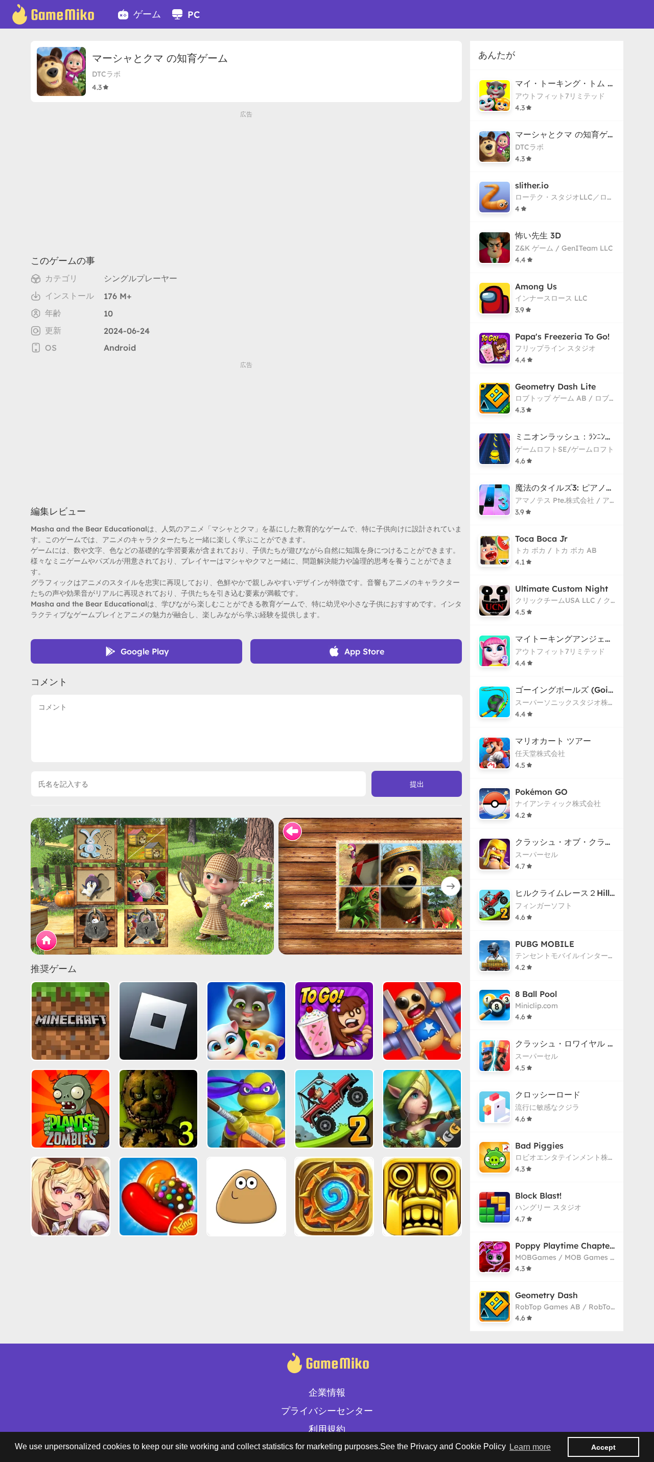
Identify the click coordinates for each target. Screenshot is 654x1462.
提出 (417, 784)
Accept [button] (603, 1447)
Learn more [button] (530, 1447)
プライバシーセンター (327, 1411)
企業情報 (327, 1392)
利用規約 (327, 1429)
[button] (450, 886)
